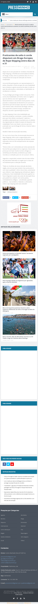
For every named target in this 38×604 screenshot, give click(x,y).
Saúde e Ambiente (5, 537)
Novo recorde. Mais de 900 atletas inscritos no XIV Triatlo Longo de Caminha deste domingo (18, 337)
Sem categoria (24, 537)
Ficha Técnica (18, 593)
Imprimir (27, 68)
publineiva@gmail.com (28, 583)
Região (2, 533)
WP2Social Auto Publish (12, 603)
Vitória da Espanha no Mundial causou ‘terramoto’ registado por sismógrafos (18, 254)
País (22, 529)
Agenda (3, 515)
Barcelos (3, 519)
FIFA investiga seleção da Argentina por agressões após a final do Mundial (18, 281)
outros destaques (5, 529)
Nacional (23, 526)
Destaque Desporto (12, 192)
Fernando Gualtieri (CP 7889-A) (13, 66)
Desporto (3, 522)
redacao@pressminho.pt (8, 560)
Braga (22, 519)
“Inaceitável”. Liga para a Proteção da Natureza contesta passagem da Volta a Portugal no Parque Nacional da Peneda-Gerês (18, 487)
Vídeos (22, 540)
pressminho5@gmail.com (8, 557)
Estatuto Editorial (28, 593)
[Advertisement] (19, 375)
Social (2, 540)
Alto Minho (24, 515)
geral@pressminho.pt (7, 559)
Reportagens (24, 533)
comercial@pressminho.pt (8, 562)
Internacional (4, 526)
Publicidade (18, 594)
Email (34, 68)
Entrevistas (24, 522)
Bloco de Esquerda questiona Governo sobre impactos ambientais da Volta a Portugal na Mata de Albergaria (18, 309)
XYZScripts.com (27, 603)
